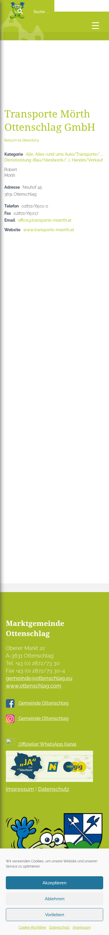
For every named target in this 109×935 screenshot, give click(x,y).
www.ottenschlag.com (33, 686)
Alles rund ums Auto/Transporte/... (68, 154)
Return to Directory (21, 140)
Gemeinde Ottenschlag (43, 703)
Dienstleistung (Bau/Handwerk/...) (37, 159)
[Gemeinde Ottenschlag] (29, 37)
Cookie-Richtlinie (32, 927)
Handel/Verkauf (87, 159)
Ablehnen (55, 898)
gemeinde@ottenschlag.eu (39, 678)
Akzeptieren (54, 883)
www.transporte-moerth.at (48, 229)
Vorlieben (54, 914)
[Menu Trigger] (95, 25)
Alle (29, 154)
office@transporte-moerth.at (45, 220)
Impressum (82, 927)
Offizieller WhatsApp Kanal (46, 744)
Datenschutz (59, 927)
